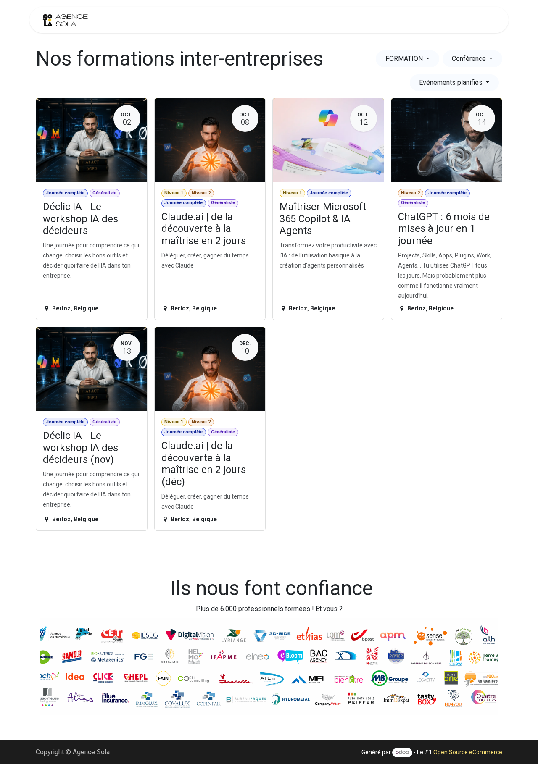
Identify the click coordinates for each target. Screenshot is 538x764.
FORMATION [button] (405, 59)
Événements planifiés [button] (451, 83)
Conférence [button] (470, 59)
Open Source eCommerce (467, 752)
